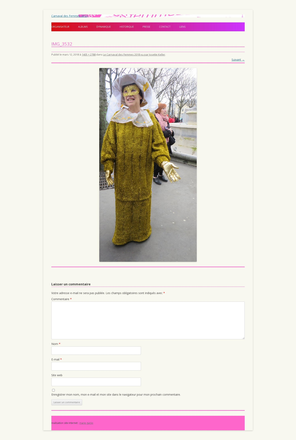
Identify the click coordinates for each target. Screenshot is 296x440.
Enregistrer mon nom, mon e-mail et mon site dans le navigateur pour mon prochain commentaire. (116, 394)
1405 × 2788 (89, 54)
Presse (146, 26)
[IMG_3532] (148, 165)
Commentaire (61, 299)
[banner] (148, 23)
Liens (182, 26)
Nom (55, 344)
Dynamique (103, 26)
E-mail (56, 359)
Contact (165, 26)
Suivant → (238, 60)
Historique (127, 26)
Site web (56, 375)
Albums (83, 26)
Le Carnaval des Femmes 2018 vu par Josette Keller (134, 54)
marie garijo (86, 423)
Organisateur (60, 26)
